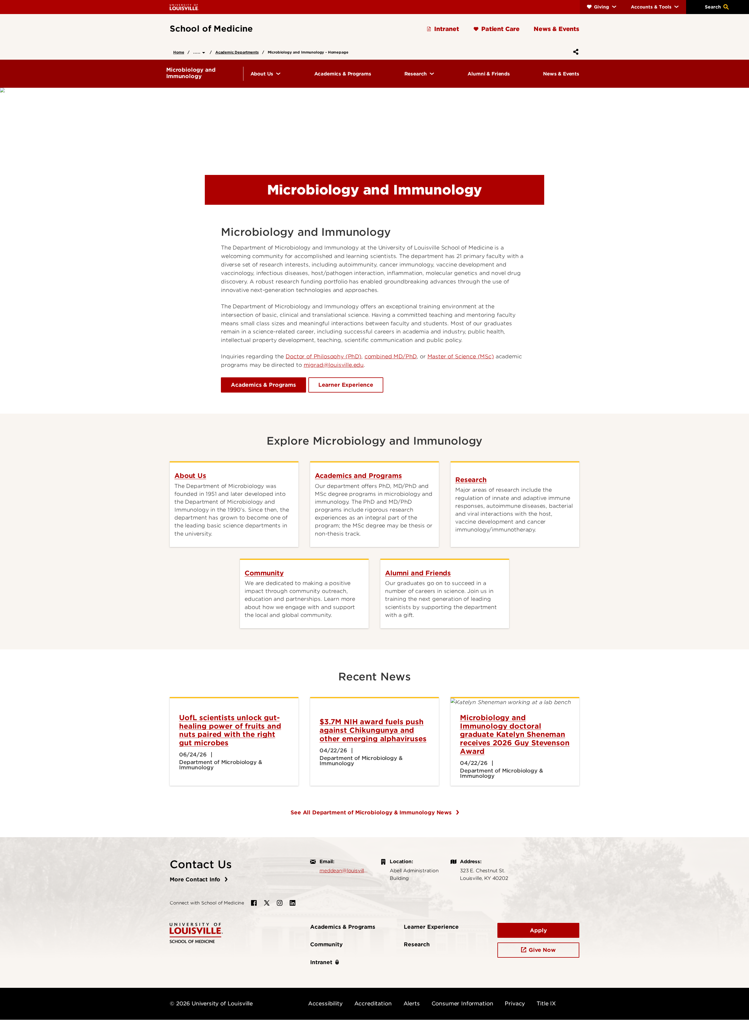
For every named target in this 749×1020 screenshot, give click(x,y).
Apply (538, 930)
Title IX (546, 1003)
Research (417, 944)
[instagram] (280, 903)
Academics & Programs (263, 385)
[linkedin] (293, 903)
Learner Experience (345, 385)
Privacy (515, 1003)
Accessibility (325, 1003)
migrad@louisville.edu (334, 365)
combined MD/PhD (391, 356)
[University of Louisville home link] (184, 7)
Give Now (542, 950)
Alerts (411, 1003)
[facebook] (254, 903)
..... (197, 52)
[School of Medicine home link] (196, 932)
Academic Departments (237, 52)
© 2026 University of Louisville (211, 1003)
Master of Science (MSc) (460, 356)
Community (326, 944)
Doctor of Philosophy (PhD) (323, 356)
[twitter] (267, 903)
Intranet (321, 962)
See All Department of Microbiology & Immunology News (372, 812)
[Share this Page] (574, 52)
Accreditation (373, 1003)
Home (178, 52)
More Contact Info (196, 879)
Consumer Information (462, 1003)
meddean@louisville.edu (344, 870)
